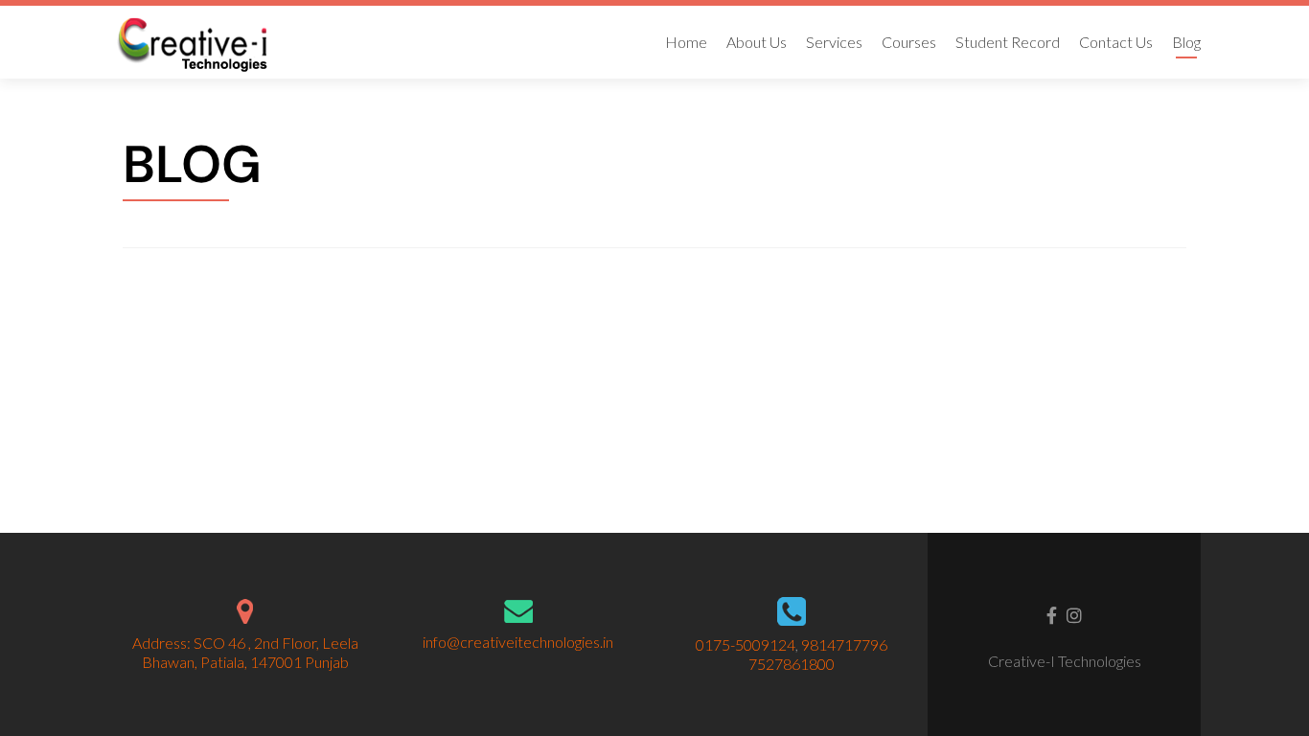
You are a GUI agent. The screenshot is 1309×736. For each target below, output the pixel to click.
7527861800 (791, 664)
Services (834, 42)
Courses (909, 42)
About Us (756, 42)
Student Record (1007, 42)
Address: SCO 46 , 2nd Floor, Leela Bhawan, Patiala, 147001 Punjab (245, 652)
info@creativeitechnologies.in (518, 641)
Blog (1186, 42)
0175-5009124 (745, 644)
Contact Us (1116, 42)
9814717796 (844, 644)
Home (686, 42)
